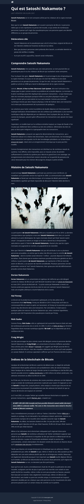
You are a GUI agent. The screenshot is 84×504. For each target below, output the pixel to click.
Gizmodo (38, 347)
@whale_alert (36, 398)
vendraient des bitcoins (23, 444)
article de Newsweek (65, 282)
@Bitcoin (65, 413)
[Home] (12, 1)
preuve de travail (17, 142)
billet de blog (58, 326)
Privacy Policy (47, 500)
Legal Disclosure (37, 500)
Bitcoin (13, 20)
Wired (31, 347)
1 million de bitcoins (36, 373)
